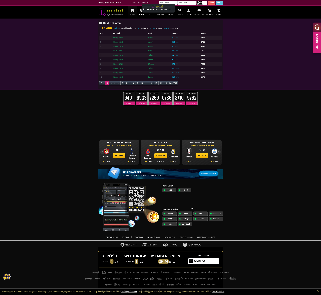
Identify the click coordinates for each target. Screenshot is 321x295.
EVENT (218, 14)
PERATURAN (138, 237)
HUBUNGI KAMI (169, 237)
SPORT (170, 14)
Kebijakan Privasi (218, 292)
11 (147, 83)
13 (156, 83)
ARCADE (189, 14)
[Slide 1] (157, 161)
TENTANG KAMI (112, 237)
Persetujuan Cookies (129, 292)
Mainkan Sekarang (208, 173)
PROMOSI (209, 14)
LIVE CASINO (160, 14)
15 (166, 83)
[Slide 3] (161, 161)
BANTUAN (125, 237)
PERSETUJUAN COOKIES (206, 237)
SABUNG (180, 14)
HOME (132, 14)
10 (142, 83)
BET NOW (109, 156)
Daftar (219, 3)
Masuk (211, 3)
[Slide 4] (163, 161)
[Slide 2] (159, 161)
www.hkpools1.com (128, 28)
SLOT (150, 14)
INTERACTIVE (199, 14)
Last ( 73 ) (173, 83)
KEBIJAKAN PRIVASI (186, 237)
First (102, 83)
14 (161, 83)
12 (151, 83)
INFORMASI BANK (153, 237)
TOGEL (141, 14)
